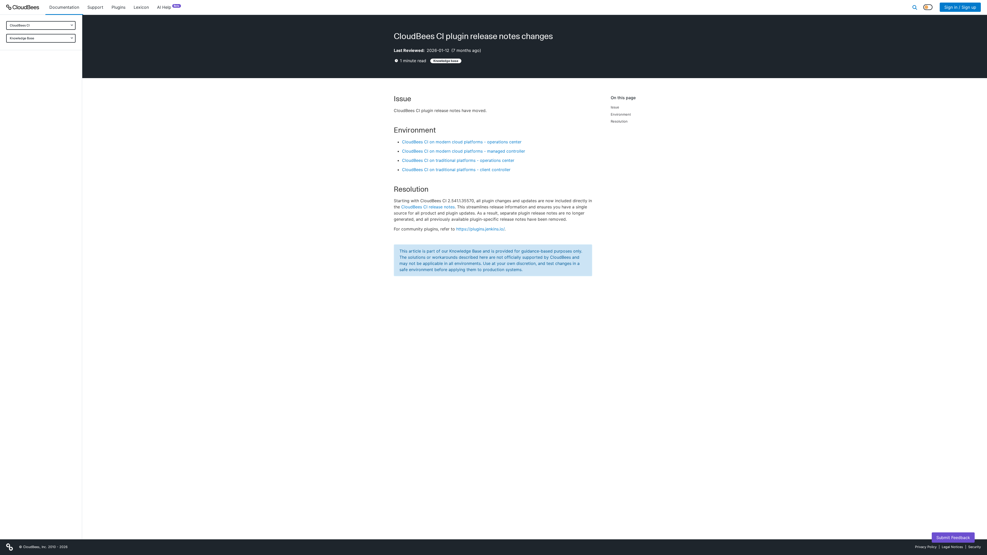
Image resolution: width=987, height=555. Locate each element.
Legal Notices (952, 547)
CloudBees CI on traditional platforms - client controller (456, 169)
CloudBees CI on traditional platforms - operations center (458, 160)
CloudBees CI (20, 25)
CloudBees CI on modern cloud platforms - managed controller (463, 151)
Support (95, 7)
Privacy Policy (926, 547)
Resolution (619, 121)
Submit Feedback (953, 537)
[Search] (914, 7)
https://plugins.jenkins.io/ (480, 229)
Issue (615, 107)
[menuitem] (64, 7)
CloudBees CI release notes (428, 206)
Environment (621, 114)
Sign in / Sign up (960, 7)
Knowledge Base (22, 38)
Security (974, 547)
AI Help (168, 7)
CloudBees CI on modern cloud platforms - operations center (462, 141)
